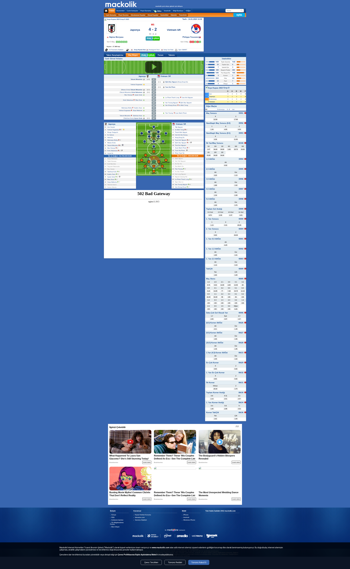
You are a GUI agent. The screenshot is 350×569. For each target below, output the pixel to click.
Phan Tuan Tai (180, 153)
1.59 (215, 359)
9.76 (208, 285)
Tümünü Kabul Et (198, 562)
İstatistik (167, 11)
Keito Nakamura (137, 92)
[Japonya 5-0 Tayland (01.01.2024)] (124, 42)
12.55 (236, 285)
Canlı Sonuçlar (132, 11)
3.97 (225, 319)
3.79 (235, 389)
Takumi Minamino (136, 79)
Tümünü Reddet (175, 562)
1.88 (215, 185)
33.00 (208, 155)
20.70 (236, 149)
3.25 (215, 175)
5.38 (215, 139)
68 (242, 285)
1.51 (235, 255)
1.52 (235, 185)
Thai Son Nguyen (181, 145)
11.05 (236, 139)
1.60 (212, 409)
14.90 (222, 285)
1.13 (235, 175)
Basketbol (120, 11)
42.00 (208, 297)
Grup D (226, 88)
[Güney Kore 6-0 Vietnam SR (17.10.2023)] (193, 42)
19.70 (236, 291)
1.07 (208, 149)
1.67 (239, 319)
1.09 (215, 205)
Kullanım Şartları (117, 520)
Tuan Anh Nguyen (187, 97)
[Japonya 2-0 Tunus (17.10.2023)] (117, 42)
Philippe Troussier (191, 37)
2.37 (230, 215)
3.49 (229, 149)
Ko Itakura (111, 135)
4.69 (229, 285)
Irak (210, 94)
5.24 (208, 291)
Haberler (174, 15)
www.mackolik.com (161, 547)
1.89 (215, 255)
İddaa (159, 11)
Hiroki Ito (110, 137)
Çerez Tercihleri (151, 562)
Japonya (135, 30)
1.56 (235, 339)
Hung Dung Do (182, 82)
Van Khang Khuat (171, 105)
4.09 (239, 129)
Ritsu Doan (138, 100)
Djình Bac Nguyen (171, 82)
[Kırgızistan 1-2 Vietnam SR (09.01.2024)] (200, 42)
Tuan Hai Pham (170, 87)
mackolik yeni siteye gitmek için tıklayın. (169, 6)
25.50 (215, 389)
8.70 (210, 215)
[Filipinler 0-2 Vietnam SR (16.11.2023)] (195, 42)
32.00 (215, 297)
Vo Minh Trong (183, 105)
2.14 (212, 399)
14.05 (215, 291)
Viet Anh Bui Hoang (181, 135)
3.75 (235, 205)
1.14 (215, 265)
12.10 (243, 291)
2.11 (215, 329)
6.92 (225, 165)
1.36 (215, 349)
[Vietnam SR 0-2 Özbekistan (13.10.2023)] (191, 42)
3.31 (225, 225)
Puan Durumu (145, 11)
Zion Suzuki (111, 127)
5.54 (215, 285)
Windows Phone (189, 520)
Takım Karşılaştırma (114, 55)
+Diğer (188, 11)
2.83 (212, 319)
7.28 (229, 291)
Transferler (183, 15)
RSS (112, 517)
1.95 (235, 349)
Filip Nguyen (179, 127)
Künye (113, 515)
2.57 (239, 399)
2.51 (225, 399)
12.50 (215, 119)
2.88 (225, 409)
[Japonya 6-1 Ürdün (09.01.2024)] (126, 42)
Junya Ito (110, 153)
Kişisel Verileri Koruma (143, 515)
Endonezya (213, 99)
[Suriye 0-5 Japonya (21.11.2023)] (122, 42)
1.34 (212, 129)
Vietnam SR (174, 30)
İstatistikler (164, 15)
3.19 (235, 265)
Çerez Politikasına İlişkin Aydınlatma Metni (137, 555)
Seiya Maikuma (137, 110)
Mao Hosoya (128, 95)
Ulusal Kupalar (153, 15)
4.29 (225, 245)
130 (229, 297)
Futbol (111, 11)
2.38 (220, 215)
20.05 (239, 225)
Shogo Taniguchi (113, 132)
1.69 (235, 275)
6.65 (235, 309)
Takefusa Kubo (137, 115)
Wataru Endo (126, 89)
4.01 (241, 215)
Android (186, 517)
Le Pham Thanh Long (172, 97)
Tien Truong (169, 113)
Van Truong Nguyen (171, 102)
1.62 (235, 359)
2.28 (235, 195)
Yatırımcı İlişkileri (141, 520)
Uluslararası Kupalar (138, 15)
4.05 (225, 129)
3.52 (239, 409)
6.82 (215, 369)
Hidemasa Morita (126, 108)
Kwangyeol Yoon (154, 50)
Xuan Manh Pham (181, 113)
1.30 (235, 329)
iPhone (185, 515)
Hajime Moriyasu (116, 37)
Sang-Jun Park (168, 50)
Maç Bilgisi (133, 55)
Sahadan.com (140, 517)
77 (222, 291)
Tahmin (171, 55)
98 (222, 297)
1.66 (215, 275)
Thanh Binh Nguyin (181, 132)
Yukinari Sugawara (136, 84)
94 (236, 297)
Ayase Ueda (138, 95)
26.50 (236, 235)
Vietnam (212, 101)
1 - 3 (228, 109)
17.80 (236, 119)
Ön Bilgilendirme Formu (117, 523)
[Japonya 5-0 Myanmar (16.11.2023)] (119, 42)
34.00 (215, 149)
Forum (160, 55)
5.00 (215, 235)
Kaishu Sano (138, 108)
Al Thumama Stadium (116, 50)
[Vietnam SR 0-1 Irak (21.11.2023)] (198, 42)
